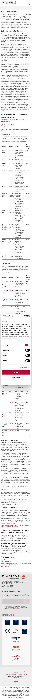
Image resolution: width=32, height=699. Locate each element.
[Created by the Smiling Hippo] (16, 681)
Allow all (16, 372)
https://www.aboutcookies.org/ (9, 526)
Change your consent (7, 126)
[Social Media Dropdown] (2, 8)
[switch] (27, 350)
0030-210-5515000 (26, 563)
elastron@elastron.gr (6, 566)
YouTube (11, 281)
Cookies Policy (19, 676)
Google (11, 170)
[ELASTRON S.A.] (13, 577)
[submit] (26, 601)
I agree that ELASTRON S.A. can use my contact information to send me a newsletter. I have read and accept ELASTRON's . (16, 607)
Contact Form (16, 677)
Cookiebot (4, 130)
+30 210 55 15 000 (8, 583)
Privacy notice (17, 608)
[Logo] (9, 2)
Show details (23, 367)
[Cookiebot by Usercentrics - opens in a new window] (25, 316)
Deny (16, 382)
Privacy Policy (11, 676)
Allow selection (16, 377)
